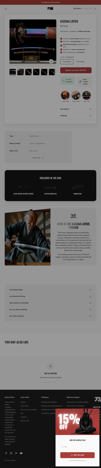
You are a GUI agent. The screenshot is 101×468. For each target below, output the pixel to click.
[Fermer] (95, 413)
